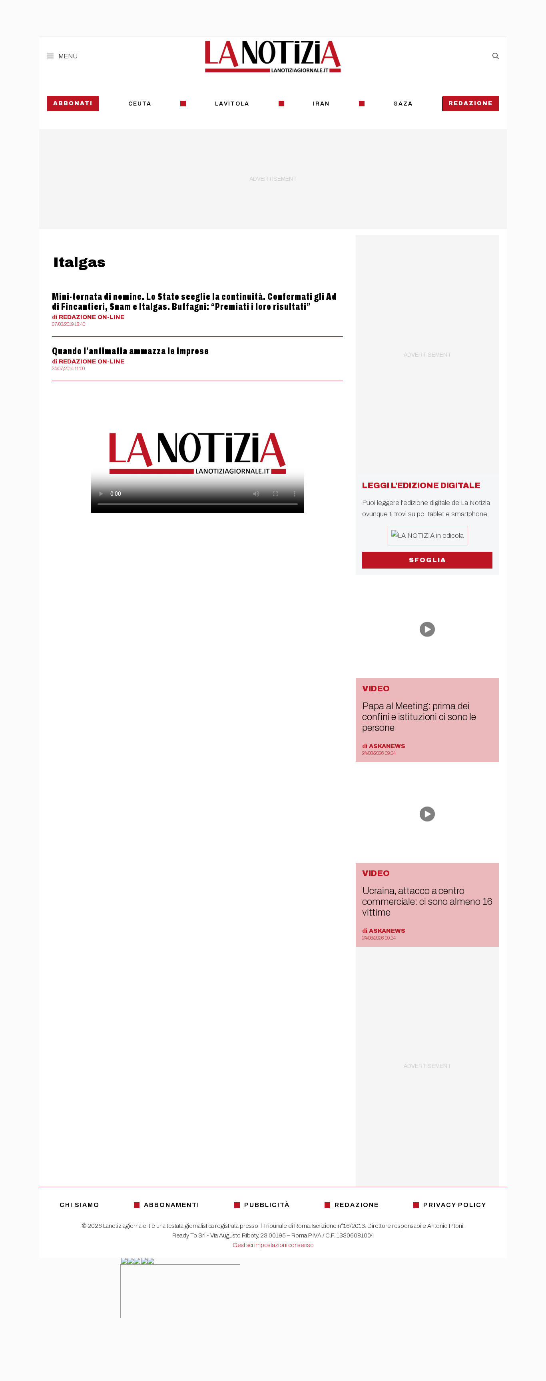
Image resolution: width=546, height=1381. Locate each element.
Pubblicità (267, 1204)
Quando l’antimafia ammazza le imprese (130, 351)
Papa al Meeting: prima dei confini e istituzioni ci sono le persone (419, 717)
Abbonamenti (171, 1204)
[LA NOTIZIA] (273, 56)
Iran (321, 104)
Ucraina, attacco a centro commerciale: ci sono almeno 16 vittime (427, 902)
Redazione (470, 103)
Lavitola (232, 104)
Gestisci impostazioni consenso (273, 1245)
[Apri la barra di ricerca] (495, 56)
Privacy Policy (454, 1204)
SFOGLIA (427, 560)
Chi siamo (80, 1204)
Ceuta (139, 104)
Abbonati (73, 103)
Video (376, 688)
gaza (403, 104)
